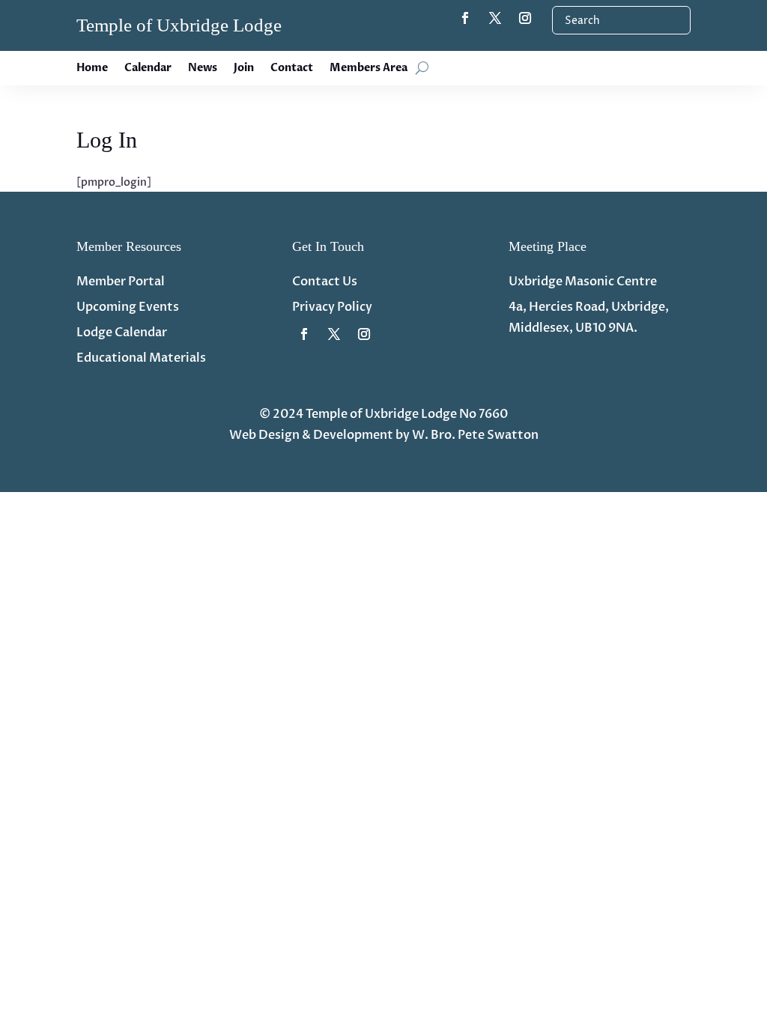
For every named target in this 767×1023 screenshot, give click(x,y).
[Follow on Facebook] (465, 18)
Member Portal (120, 281)
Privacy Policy (332, 307)
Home (92, 69)
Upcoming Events (127, 307)
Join (244, 69)
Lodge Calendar (121, 332)
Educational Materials (141, 358)
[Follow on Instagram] (525, 18)
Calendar (148, 69)
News (202, 69)
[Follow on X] (495, 18)
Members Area (368, 69)
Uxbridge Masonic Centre (583, 281)
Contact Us (324, 281)
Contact (291, 69)
